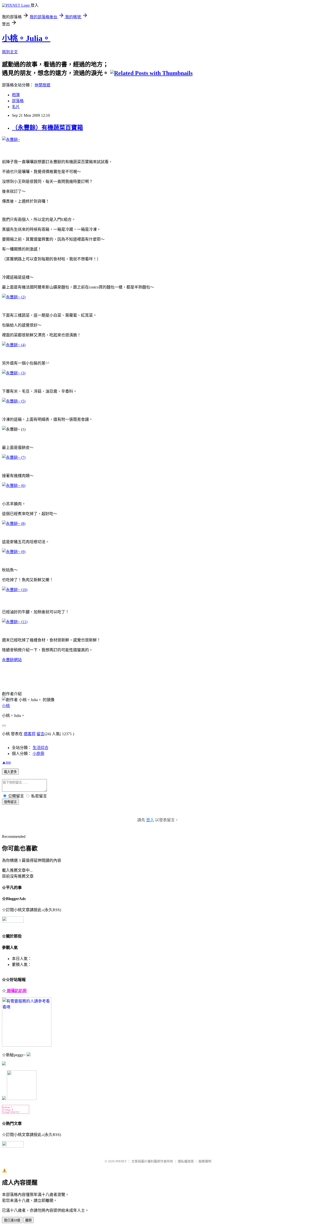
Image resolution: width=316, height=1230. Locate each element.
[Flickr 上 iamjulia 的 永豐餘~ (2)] (13, 297)
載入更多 (10, 772)
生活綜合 (40, 748)
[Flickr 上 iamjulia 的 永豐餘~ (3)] (13, 373)
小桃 (6, 706)
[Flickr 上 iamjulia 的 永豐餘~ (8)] (13, 523)
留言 (40, 734)
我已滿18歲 (12, 1220)
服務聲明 (204, 1161)
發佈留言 (10, 802)
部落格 (18, 101)
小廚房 (38, 753)
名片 (16, 107)
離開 (28, 1220)
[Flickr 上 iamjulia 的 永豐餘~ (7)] (13, 457)
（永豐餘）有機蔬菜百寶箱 (47, 127)
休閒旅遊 (42, 85)
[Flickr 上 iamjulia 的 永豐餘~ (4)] (13, 345)
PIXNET (121, 1161)
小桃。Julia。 (26, 38)
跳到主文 (10, 52)
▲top (6, 762)
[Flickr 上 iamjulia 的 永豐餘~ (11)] (14, 622)
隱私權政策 (186, 1161)
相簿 (16, 95)
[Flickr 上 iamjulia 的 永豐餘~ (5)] (13, 401)
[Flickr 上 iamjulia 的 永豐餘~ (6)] (13, 485)
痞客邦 (30, 734)
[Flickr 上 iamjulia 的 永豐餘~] (11, 139)
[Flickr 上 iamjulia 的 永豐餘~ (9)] (13, 552)
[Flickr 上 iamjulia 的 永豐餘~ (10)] (14, 590)
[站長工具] (15, 1112)
